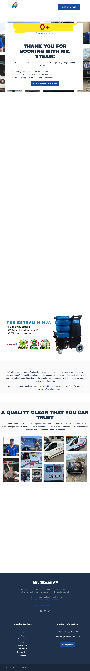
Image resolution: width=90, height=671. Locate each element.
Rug (22, 635)
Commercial (22, 649)
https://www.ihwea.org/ (50, 389)
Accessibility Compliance (45, 605)
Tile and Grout (22, 652)
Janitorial (22, 655)
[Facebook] (49, 611)
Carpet (22, 632)
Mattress (22, 642)
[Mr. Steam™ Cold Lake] (11, 7)
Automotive (22, 645)
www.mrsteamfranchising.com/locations (45, 600)
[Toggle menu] (84, 7)
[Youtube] (40, 611)
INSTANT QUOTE (69, 7)
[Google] (45, 611)
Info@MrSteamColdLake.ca (70, 637)
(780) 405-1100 (72, 632)
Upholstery (22, 639)
